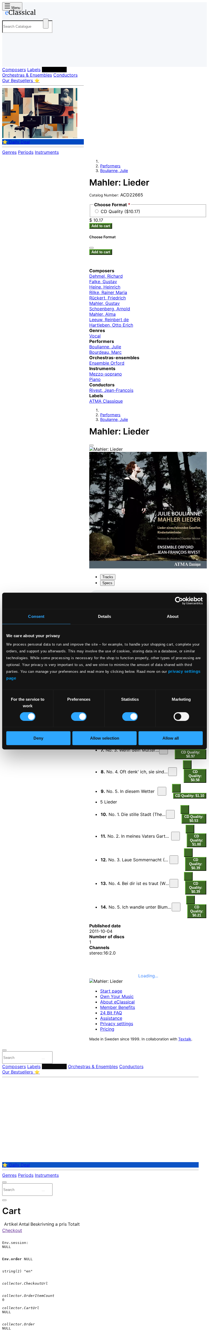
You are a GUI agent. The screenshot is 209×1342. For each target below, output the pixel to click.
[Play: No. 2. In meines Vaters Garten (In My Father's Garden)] (175, 836)
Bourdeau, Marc (105, 352)
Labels (34, 69)
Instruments (47, 152)
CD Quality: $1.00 (196, 840)
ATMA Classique (106, 401)
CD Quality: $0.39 (195, 864)
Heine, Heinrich (104, 287)
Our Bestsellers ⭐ (21, 80)
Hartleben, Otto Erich (111, 325)
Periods (25, 152)
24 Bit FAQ (111, 1012)
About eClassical (117, 1002)
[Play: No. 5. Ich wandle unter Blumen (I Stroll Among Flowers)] (176, 907)
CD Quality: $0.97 (190, 754)
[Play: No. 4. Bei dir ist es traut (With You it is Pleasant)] (174, 883)
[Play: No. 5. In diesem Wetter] (162, 791)
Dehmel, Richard (106, 276)
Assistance (111, 1018)
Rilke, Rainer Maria (108, 292)
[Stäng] (91, 248)
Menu (15, 8)
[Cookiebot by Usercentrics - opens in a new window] (179, 601)
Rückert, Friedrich (107, 298)
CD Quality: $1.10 (189, 796)
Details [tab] (104, 616)
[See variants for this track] (187, 764)
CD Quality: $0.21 (196, 911)
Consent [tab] (36, 616)
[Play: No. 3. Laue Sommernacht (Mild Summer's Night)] (174, 859)
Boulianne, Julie (114, 170)
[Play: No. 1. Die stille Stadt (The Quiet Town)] (170, 814)
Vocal (95, 336)
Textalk (184, 1039)
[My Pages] (9, 58)
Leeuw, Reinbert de (109, 319)
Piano (95, 379)
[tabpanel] (148, 754)
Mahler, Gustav (104, 303)
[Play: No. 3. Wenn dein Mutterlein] (163, 750)
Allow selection (104, 738)
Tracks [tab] (107, 577)
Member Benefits (117, 1007)
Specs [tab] (107, 583)
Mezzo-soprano (105, 374)
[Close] (91, 445)
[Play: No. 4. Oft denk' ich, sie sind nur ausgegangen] (172, 771)
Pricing (107, 1029)
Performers (54, 69)
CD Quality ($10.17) (120, 211)
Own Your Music (117, 996)
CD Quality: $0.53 (193, 819)
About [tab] (173, 616)
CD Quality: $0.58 (195, 776)
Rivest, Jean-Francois (111, 390)
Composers (14, 69)
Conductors (65, 75)
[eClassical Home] (44, 13)
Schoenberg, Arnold (109, 308)
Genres (9, 152)
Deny (38, 738)
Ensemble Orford (106, 363)
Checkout (12, 1230)
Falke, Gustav (103, 281)
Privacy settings (116, 1023)
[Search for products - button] (45, 24)
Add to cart (100, 226)
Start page (111, 991)
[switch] (79, 716)
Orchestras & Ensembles (27, 75)
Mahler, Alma (102, 314)
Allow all (170, 738)
